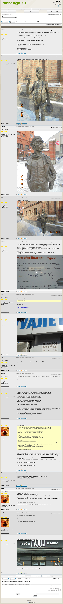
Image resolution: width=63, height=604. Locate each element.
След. (60, 578)
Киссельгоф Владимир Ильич (39, 21)
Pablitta (31, 504)
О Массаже (24, 9)
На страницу (55, 578)
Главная (9, 9)
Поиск (60, 4)
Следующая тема (58, 24)
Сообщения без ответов (52, 14)
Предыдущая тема (50, 24)
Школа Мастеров (28, 21)
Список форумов (20, 21)
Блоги (8, 11)
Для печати (59, 18)
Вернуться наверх (5, 52)
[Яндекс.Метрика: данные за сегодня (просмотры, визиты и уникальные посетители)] (31, 602)
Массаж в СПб (54, 11)
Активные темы (58, 14)
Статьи (54, 9)
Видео (31, 11)
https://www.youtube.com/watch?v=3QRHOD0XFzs (27, 494)
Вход (60, 5)
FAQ (56, 4)
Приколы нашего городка (9, 17)
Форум (39, 9)
